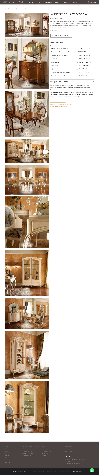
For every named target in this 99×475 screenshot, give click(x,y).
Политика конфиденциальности (73, 448)
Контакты (75, 2)
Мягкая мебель (26, 460)
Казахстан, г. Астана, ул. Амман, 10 (75, 459)
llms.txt (67, 471)
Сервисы (66, 2)
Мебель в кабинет (26, 455)
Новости (57, 2)
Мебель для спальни (27, 453)
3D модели (48, 2)
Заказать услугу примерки (58, 102)
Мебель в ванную (46, 451)
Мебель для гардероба (48, 457)
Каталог (39, 2)
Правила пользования (70, 451)
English (80, 471)
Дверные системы (46, 460)
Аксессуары (45, 453)
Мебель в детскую (26, 457)
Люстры (44, 455)
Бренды (31, 2)
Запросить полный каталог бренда (60, 104)
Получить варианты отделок (58, 106)
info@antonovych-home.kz (73, 463)
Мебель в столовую (47, 448)
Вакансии (7, 462)
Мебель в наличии (26, 448)
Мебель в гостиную (27, 451)
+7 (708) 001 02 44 (71, 461)
